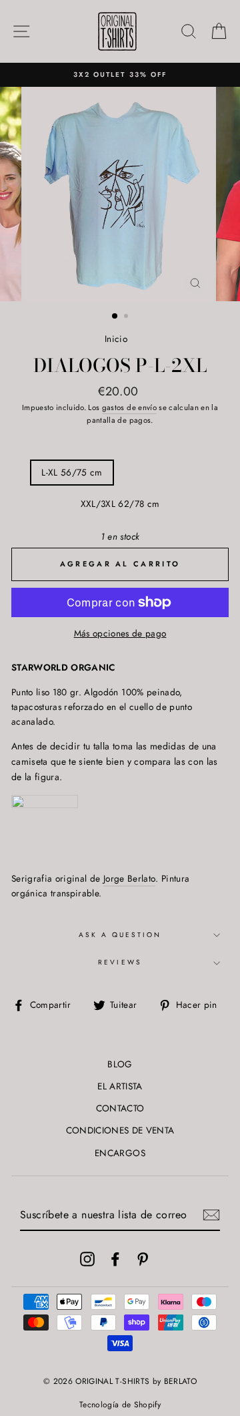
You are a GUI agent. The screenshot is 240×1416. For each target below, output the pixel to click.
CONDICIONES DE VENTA (120, 1130)
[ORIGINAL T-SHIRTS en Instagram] (87, 1258)
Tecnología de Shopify (120, 1405)
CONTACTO (120, 1108)
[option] (120, 74)
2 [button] (127, 317)
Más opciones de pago (120, 633)
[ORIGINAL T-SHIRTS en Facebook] (115, 1258)
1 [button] (115, 316)
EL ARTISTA (119, 1086)
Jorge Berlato (129, 878)
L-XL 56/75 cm (71, 472)
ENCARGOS (120, 1153)
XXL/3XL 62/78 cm (120, 503)
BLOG (119, 1064)
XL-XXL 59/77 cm (163, 472)
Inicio (116, 338)
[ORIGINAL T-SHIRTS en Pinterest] (142, 1258)
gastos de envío (129, 407)
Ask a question (120, 935)
